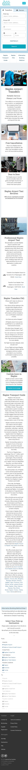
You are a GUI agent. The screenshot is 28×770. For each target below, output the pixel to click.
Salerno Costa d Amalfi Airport (12, 647)
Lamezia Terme (18, 584)
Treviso (15, 590)
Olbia (15, 586)
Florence (16, 582)
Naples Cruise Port (9, 652)
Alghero (7, 578)
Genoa (7, 584)
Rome (6, 590)
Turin (8, 591)
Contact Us (4, 719)
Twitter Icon (5, 755)
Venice (12, 591)
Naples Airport (7, 644)
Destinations (4, 742)
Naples (11, 586)
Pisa (14, 588)
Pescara (10, 588)
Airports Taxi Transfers (10, 759)
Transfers (8, 10)
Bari (16, 578)
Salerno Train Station (9, 660)
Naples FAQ (13, 57)
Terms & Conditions (15, 719)
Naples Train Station (9, 657)
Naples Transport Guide (5, 58)
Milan (6, 586)
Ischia (11, 584)
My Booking (4, 723)
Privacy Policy (13, 723)
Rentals (21, 10)
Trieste (21, 590)
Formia (6, 670)
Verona (19, 591)
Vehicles (3, 749)
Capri (11, 582)
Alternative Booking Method (21, 58)
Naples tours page (14, 388)
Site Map (3, 738)
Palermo (20, 586)
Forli (21, 582)
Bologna (8, 580)
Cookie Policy (13, 726)
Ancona (12, 578)
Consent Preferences (15, 730)
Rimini (18, 588)
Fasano (6, 665)
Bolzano (13, 580)
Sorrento (6, 667)
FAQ (2, 745)
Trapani (11, 590)
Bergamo (20, 578)
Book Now (18, 277)
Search (14, 46)
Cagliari (7, 582)
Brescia (19, 580)
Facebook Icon (2, 755)
